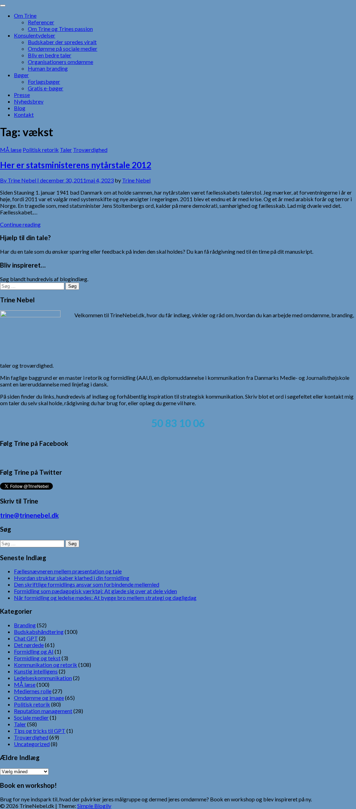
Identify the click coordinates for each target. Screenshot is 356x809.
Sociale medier (31, 717)
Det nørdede (29, 645)
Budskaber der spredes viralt (62, 42)
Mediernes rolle (32, 691)
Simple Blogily (94, 805)
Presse (22, 94)
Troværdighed (90, 149)
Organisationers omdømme (60, 61)
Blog (19, 108)
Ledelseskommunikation (43, 678)
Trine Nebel (136, 180)
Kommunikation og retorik (45, 664)
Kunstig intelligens (36, 671)
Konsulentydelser (34, 35)
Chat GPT (26, 638)
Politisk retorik (41, 149)
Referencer (41, 22)
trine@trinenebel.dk (29, 515)
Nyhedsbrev (28, 101)
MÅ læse (11, 149)
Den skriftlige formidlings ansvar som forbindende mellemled (86, 584)
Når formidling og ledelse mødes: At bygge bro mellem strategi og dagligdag (105, 597)
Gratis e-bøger (45, 88)
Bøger (21, 75)
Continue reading (20, 224)
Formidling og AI (34, 651)
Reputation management (43, 711)
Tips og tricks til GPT (39, 730)
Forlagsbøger (44, 81)
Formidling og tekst (37, 658)
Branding (25, 625)
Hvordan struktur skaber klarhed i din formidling (71, 577)
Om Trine (25, 15)
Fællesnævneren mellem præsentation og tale (68, 571)
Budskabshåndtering (39, 631)
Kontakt (24, 114)
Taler (66, 149)
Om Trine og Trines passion (60, 28)
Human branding (48, 68)
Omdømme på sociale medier (62, 48)
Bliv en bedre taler (49, 55)
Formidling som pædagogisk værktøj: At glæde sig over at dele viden (95, 591)
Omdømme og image (39, 697)
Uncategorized (32, 744)
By (20, 180)
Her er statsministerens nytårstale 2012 (75, 165)
